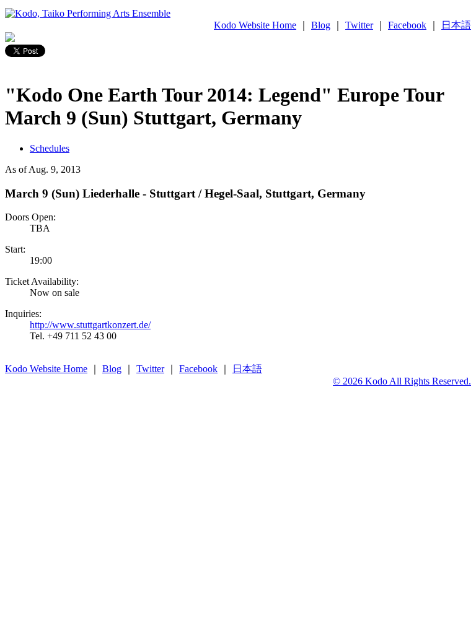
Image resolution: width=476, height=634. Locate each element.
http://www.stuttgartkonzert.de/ (90, 324)
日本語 (456, 25)
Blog (320, 25)
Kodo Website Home (255, 25)
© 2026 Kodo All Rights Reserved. (402, 381)
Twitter (359, 25)
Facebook (407, 25)
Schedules (49, 148)
